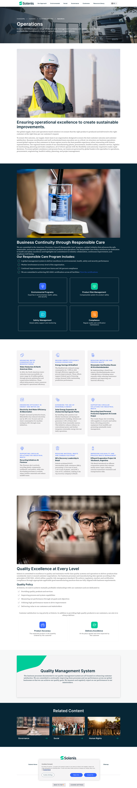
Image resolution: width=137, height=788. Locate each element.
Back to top (58, 785)
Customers (32, 18)
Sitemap (106, 764)
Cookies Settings (77, 785)
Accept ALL (90, 775)
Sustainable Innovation (46, 18)
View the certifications (89, 272)
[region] (69, 769)
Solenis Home (32, 764)
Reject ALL (76, 775)
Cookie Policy (47, 769)
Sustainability (21, 18)
